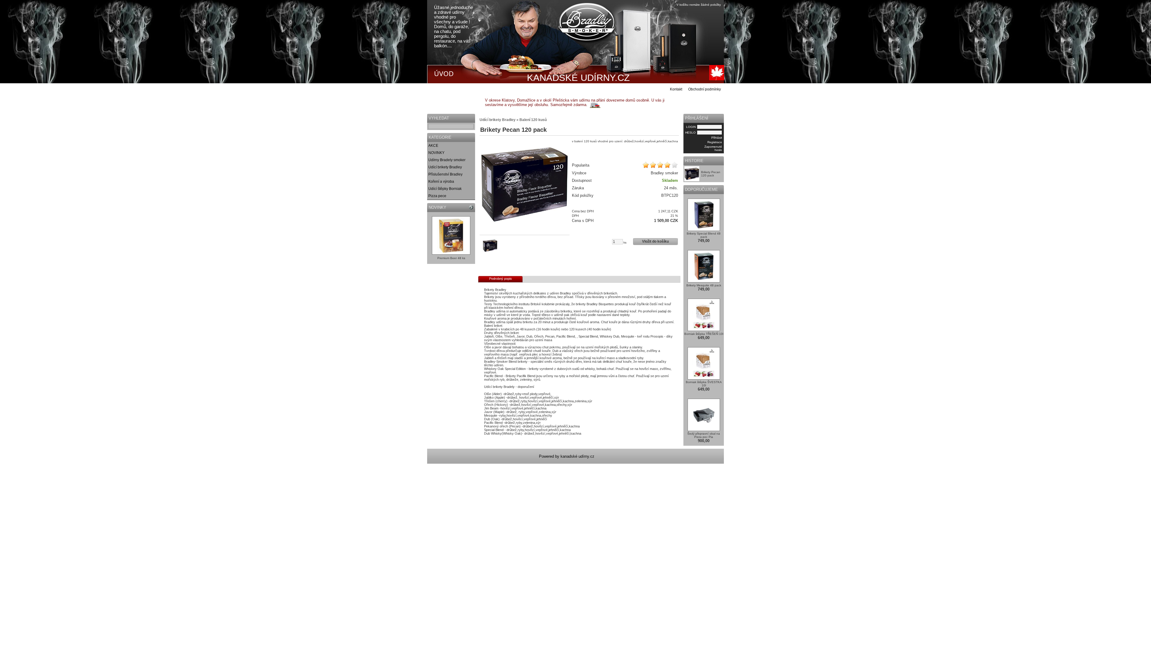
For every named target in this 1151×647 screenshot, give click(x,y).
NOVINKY (436, 153)
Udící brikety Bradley (445, 167)
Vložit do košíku (655, 241)
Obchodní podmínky (704, 89)
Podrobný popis (500, 278)
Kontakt (676, 89)
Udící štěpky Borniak (445, 189)
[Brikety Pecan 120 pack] (525, 184)
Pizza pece (437, 196)
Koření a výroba (441, 181)
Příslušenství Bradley (445, 174)
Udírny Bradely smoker (446, 160)
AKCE (433, 145)
